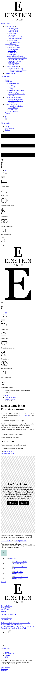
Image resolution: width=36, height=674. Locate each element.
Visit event (9, 624)
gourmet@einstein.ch (7, 453)
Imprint (7, 126)
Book (3, 177)
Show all (3, 582)
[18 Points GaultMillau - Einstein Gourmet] (20, 563)
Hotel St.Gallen (5, 667)
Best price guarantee (7, 626)
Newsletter (14, 628)
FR (6, 118)
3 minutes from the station (8, 614)
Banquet (3, 624)
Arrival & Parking (18, 626)
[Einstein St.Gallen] (18, 20)
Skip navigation (5, 23)
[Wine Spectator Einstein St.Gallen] (20, 573)
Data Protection (9, 128)
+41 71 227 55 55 (6, 618)
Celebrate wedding (25, 623)
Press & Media (29, 626)
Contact (20, 628)
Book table (16, 623)
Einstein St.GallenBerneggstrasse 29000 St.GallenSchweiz (6, 608)
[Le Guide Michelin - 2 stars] (20, 568)
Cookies (7, 130)
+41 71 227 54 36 (23, 415)
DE (6, 116)
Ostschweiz (4, 669)
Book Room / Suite (6, 623)
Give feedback (17, 624)
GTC (6, 131)
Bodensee (4, 670)
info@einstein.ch (6, 619)
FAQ (24, 628)
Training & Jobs (5, 628)
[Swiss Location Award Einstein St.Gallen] (20, 578)
